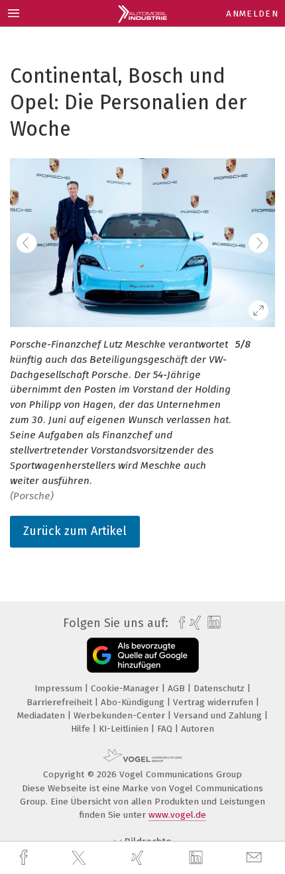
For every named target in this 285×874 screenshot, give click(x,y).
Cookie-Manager (126, 688)
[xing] (139, 858)
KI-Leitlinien (125, 728)
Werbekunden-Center (121, 715)
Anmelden (252, 13)
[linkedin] (197, 858)
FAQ (166, 728)
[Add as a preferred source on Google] (143, 655)
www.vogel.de (177, 814)
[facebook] (25, 858)
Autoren (197, 728)
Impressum (59, 688)
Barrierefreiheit (61, 702)
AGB (178, 688)
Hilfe (82, 728)
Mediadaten (42, 715)
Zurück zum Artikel (75, 531)
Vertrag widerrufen (214, 702)
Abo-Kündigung (134, 702)
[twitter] (80, 858)
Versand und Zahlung (219, 715)
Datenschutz (220, 688)
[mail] (256, 858)
